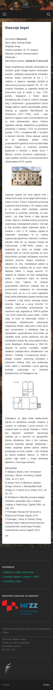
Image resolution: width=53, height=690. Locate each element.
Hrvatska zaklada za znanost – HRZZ (21, 576)
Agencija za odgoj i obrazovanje (19, 572)
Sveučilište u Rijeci (12, 581)
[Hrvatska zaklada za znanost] (19, 614)
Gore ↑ (47, 685)
